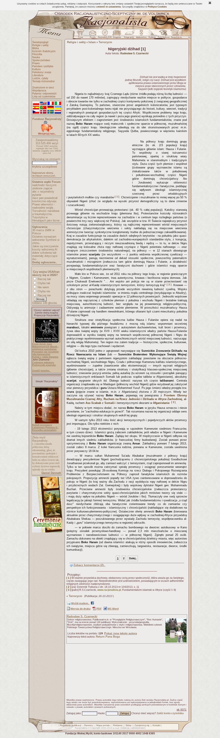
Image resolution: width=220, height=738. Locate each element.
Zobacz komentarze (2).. (89, 565)
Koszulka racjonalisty (44, 430)
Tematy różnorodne (43, 81)
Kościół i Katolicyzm (43, 51)
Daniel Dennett (51, 472)
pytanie (36, 194)
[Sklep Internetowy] (117, 34)
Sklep (128, 725)
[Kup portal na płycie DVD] (105, 34)
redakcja (124, 728)
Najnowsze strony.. (43, 172)
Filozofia (37, 54)
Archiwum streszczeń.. (44, 175)
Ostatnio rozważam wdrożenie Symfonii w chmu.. (45, 240)
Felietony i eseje (41, 72)
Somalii (109, 403)
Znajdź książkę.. (41, 370)
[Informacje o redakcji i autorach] (151, 34)
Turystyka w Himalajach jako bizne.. (46, 219)
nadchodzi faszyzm (44, 185)
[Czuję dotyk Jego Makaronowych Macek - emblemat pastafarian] (47, 341)
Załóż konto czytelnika (170, 713)
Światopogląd (40, 42)
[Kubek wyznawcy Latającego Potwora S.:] (47, 422)
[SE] (50, 112)
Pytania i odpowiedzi (44, 93)
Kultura (36, 69)
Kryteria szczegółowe (44, 166)
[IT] (57, 103)
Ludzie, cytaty (40, 78)
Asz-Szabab (93, 403)
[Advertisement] (98, 165)
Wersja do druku (80, 608)
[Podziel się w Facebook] (92, 603)
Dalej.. (133, 558)
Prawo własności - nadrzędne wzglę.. (43, 206)
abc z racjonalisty (43, 191)
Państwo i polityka (42, 66)
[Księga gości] (129, 34)
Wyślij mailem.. (80, 603)
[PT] (43, 108)
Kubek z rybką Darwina (45, 357)
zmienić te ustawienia (108, 6)
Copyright (95, 728)
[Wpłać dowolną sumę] (47, 131)
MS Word (113, 608)
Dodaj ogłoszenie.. (44, 262)
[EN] (43, 103)
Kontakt (156, 725)
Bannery (88, 725)
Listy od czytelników (43, 96)
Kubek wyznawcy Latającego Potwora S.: (45, 426)
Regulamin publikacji (70, 725)
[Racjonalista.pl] (110, 28)
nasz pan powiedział (44, 198)
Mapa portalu (103, 725)
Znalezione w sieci (43, 87)
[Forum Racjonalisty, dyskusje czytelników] (81, 34)
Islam (92, 42)
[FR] (50, 103)
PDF (99, 608)
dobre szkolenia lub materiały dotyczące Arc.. (44, 256)
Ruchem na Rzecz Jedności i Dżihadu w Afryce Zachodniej (143, 399)
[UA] (57, 108)
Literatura (37, 75)
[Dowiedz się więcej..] (46, 531)
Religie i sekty (40, 45)
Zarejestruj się (141, 725)
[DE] (50, 108)
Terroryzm (105, 42)
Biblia (35, 48)
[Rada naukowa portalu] (162, 34)
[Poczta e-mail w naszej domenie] (92, 34)
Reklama (117, 725)
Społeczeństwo (41, 60)
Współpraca (39, 90)
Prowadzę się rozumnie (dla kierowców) (45, 353)
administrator (138, 728)
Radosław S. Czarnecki (82, 616)
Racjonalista (81, 728)
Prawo (36, 63)
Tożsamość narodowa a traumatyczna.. (45, 212)
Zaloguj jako (73, 713)
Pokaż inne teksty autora (120, 633)
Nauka (36, 57)
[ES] (36, 108)
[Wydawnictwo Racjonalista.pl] (141, 34)
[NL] (57, 112)
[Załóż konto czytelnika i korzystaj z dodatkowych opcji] (175, 34)
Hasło (101, 713)
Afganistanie (161, 403)
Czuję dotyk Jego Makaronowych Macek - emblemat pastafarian (45, 346)
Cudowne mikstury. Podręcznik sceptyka (44, 363)
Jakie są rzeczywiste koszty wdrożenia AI (45, 248)
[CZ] (36, 112)
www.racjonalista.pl (109, 589)
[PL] (36, 103)
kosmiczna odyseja (44, 201)
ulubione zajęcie (42, 188)
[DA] (43, 112)
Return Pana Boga (108, 636)
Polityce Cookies (157, 6)
